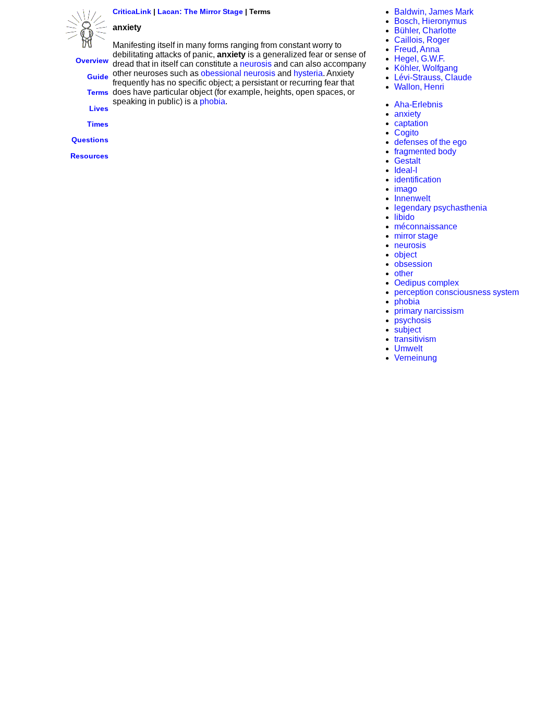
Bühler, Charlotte (425, 30)
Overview (92, 60)
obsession (413, 264)
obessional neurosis (238, 73)
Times (97, 124)
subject (407, 329)
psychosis (412, 320)
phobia (212, 101)
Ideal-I (405, 170)
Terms (97, 92)
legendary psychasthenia (440, 207)
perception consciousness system (456, 292)
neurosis (256, 63)
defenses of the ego (430, 142)
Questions (89, 140)
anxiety (407, 113)
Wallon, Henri (419, 86)
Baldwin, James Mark (434, 11)
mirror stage (416, 235)
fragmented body (425, 151)
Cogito (406, 132)
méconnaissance (425, 226)
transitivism (415, 339)
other (403, 273)
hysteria (308, 73)
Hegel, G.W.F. (419, 58)
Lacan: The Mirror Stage (200, 11)
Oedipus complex (426, 282)
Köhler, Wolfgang (426, 68)
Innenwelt (412, 198)
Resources (89, 156)
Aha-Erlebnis (418, 104)
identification (417, 179)
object (405, 254)
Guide (97, 76)
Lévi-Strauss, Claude (433, 77)
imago (405, 189)
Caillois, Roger (422, 39)
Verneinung (415, 357)
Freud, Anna (417, 49)
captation (411, 123)
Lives (98, 108)
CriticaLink (132, 11)
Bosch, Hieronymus (430, 21)
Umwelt (408, 348)
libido (404, 217)
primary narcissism (429, 310)
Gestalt (407, 160)
